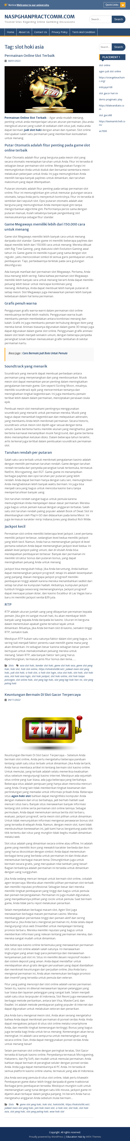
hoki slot (15, 669)
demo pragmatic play (110, 99)
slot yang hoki (17, 1111)
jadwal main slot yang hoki (19, 1108)
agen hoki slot (21, 796)
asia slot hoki (27, 665)
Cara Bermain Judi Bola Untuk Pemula (44, 353)
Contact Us (40, 32)
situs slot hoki (64, 672)
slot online (104, 65)
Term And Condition (83, 32)
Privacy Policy (60, 32)
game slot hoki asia (65, 665)
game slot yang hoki (30, 1104)
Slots (11, 665)
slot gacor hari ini (108, 93)
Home (10, 32)
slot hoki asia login (20, 676)
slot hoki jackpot (40, 676)
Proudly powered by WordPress (46, 1136)
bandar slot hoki (44, 665)
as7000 (103, 131)
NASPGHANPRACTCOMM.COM (40, 17)
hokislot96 (58, 1104)
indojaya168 (105, 87)
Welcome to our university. (33, 5)
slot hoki (78, 672)
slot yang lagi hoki (43, 679)
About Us (24, 32)
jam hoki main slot (45, 1108)
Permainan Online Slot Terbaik (30, 55)
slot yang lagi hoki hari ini (68, 679)
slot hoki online (59, 676)
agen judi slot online (110, 71)
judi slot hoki (33, 130)
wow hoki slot (57, 1111)
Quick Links (111, 4)
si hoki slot (31, 672)
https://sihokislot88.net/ (51, 669)
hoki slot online (29, 669)
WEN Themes (93, 1136)
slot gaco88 (105, 115)
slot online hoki (24, 679)
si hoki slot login (47, 672)
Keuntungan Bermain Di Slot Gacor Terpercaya (43, 694)
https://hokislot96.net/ (77, 1104)
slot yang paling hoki (37, 1111)
